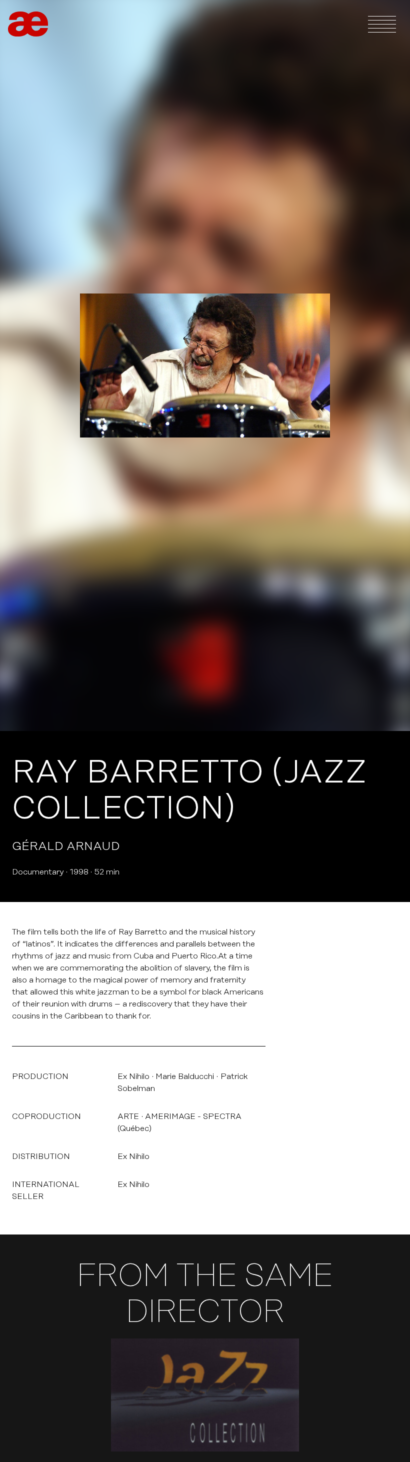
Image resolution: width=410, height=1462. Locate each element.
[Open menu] (382, 24)
